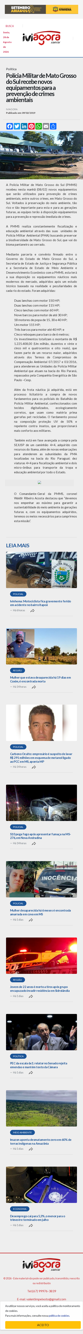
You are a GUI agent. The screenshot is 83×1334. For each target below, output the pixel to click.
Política (18, 1056)
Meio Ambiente (22, 1132)
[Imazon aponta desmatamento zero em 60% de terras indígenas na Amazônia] (41, 1108)
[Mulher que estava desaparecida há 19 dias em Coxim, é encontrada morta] (41, 646)
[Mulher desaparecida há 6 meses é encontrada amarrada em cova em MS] (41, 879)
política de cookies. (59, 1315)
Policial (18, 594)
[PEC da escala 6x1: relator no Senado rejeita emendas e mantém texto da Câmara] (41, 1032)
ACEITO (43, 1325)
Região (17, 670)
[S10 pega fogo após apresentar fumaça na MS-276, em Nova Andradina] (41, 803)
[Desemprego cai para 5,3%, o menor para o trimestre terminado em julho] (41, 1185)
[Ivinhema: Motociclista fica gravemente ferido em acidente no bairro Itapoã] (41, 570)
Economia (19, 1208)
